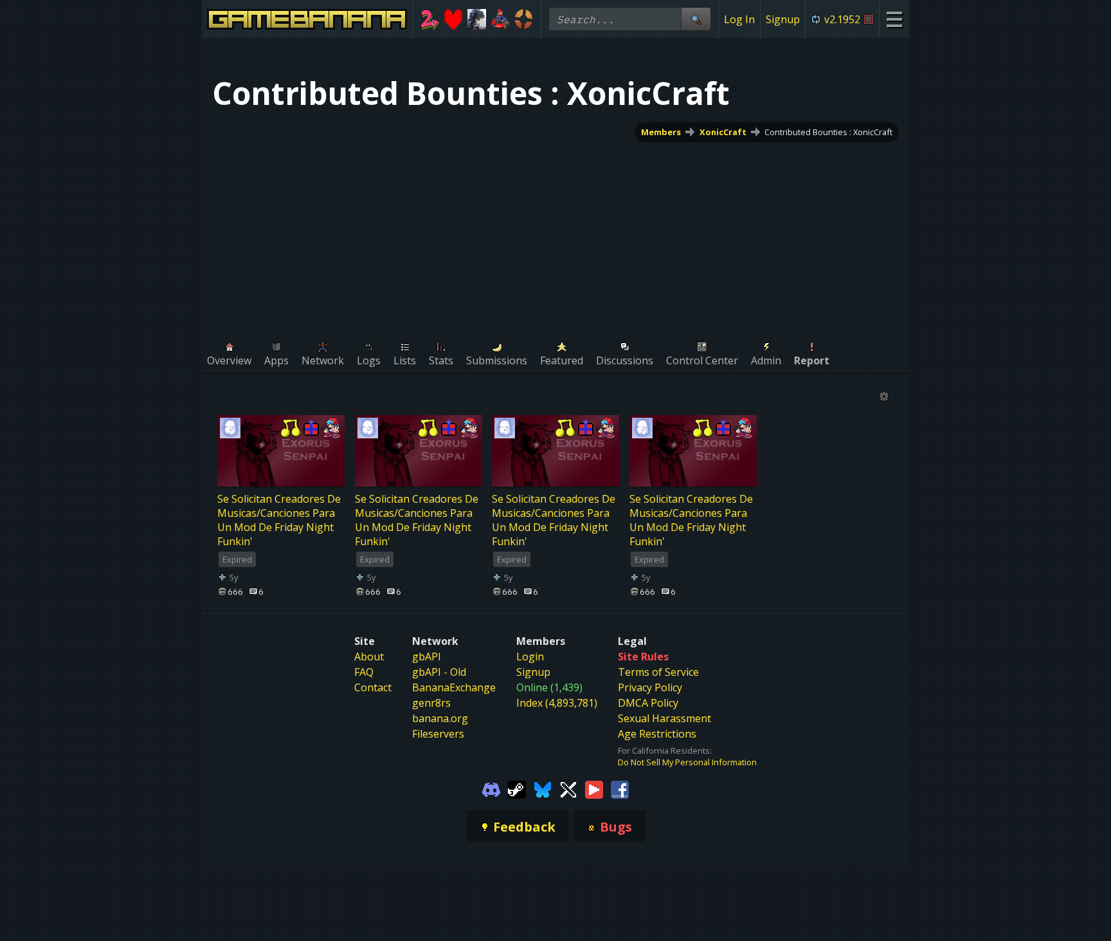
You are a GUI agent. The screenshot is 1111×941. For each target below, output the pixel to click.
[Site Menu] (894, 19)
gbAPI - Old (439, 672)
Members (661, 132)
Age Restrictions (657, 734)
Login (530, 656)
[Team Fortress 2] (524, 19)
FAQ (364, 672)
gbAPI (426, 656)
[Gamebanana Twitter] (568, 788)
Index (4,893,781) (556, 703)
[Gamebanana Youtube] (594, 788)
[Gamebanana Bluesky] (542, 788)
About (369, 656)
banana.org (440, 718)
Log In (739, 19)
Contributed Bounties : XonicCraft (828, 132)
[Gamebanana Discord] (491, 788)
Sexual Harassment (664, 718)
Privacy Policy (650, 687)
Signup (783, 19)
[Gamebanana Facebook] (620, 788)
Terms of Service (658, 672)
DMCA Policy (648, 703)
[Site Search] (695, 19)
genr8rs (431, 703)
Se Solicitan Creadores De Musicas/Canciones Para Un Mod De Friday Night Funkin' (279, 520)
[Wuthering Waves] (477, 19)
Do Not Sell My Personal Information (687, 762)
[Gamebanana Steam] (517, 788)
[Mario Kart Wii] (500, 19)
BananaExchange (454, 687)
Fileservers (438, 734)
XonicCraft (723, 132)
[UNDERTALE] (453, 19)
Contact (373, 687)
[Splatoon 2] (430, 19)
